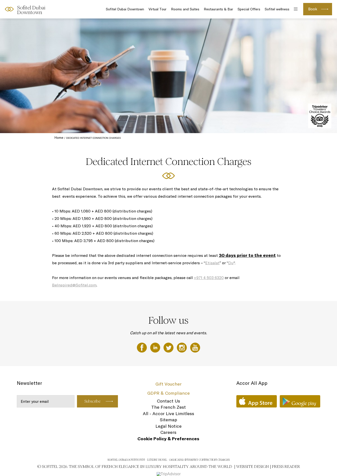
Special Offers (249, 9)
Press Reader (286, 466)
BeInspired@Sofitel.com (74, 284)
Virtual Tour (158, 9)
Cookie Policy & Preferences (168, 438)
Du (231, 262)
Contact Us (168, 401)
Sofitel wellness (277, 9)
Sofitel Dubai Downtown (125, 9)
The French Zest (168, 407)
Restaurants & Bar (218, 9)
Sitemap (168, 420)
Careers (168, 432)
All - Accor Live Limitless (168, 413)
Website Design (252, 466)
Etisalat (212, 262)
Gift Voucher (168, 384)
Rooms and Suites (185, 9)
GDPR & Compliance (168, 393)
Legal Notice (168, 426)
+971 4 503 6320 (209, 277)
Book (312, 9)
